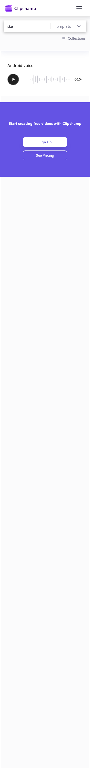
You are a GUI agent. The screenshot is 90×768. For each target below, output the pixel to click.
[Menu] (79, 8)
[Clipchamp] (21, 8)
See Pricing (45, 155)
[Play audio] (13, 79)
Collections (77, 38)
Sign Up (45, 141)
